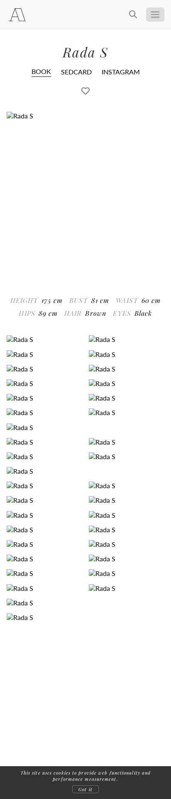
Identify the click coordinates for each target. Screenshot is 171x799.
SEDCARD (76, 72)
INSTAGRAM (121, 72)
